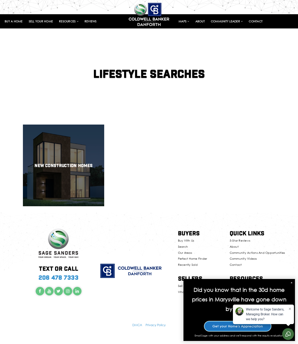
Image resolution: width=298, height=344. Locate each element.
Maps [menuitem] (183, 21)
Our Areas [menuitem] (185, 252)
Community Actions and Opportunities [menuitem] (257, 252)
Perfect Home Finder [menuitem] (192, 258)
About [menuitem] (200, 21)
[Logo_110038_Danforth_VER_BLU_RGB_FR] (149, 14)
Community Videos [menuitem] (243, 258)
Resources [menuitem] (68, 21)
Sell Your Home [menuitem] (41, 21)
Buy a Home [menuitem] (14, 21)
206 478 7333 (59, 277)
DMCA (137, 325)
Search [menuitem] (183, 246)
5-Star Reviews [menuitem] (240, 240)
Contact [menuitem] (256, 21)
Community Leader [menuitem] (226, 21)
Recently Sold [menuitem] (188, 264)
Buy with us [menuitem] (186, 240)
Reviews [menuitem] (91, 21)
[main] (149, 106)
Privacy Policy (156, 325)
